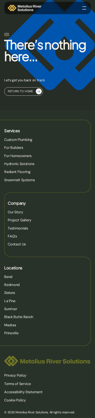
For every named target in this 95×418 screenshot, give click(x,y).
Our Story (15, 212)
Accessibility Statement (23, 392)
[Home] (25, 8)
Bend (8, 276)
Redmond (12, 284)
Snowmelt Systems (19, 180)
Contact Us (17, 244)
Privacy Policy (15, 375)
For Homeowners (18, 156)
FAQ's (12, 236)
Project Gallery (19, 220)
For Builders (13, 147)
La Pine (9, 301)
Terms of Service (17, 383)
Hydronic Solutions (19, 163)
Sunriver (10, 309)
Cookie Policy (15, 400)
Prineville (11, 333)
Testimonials (18, 228)
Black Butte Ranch (18, 317)
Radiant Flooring (17, 171)
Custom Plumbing (18, 139)
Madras (10, 325)
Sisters (9, 292)
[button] (84, 8)
